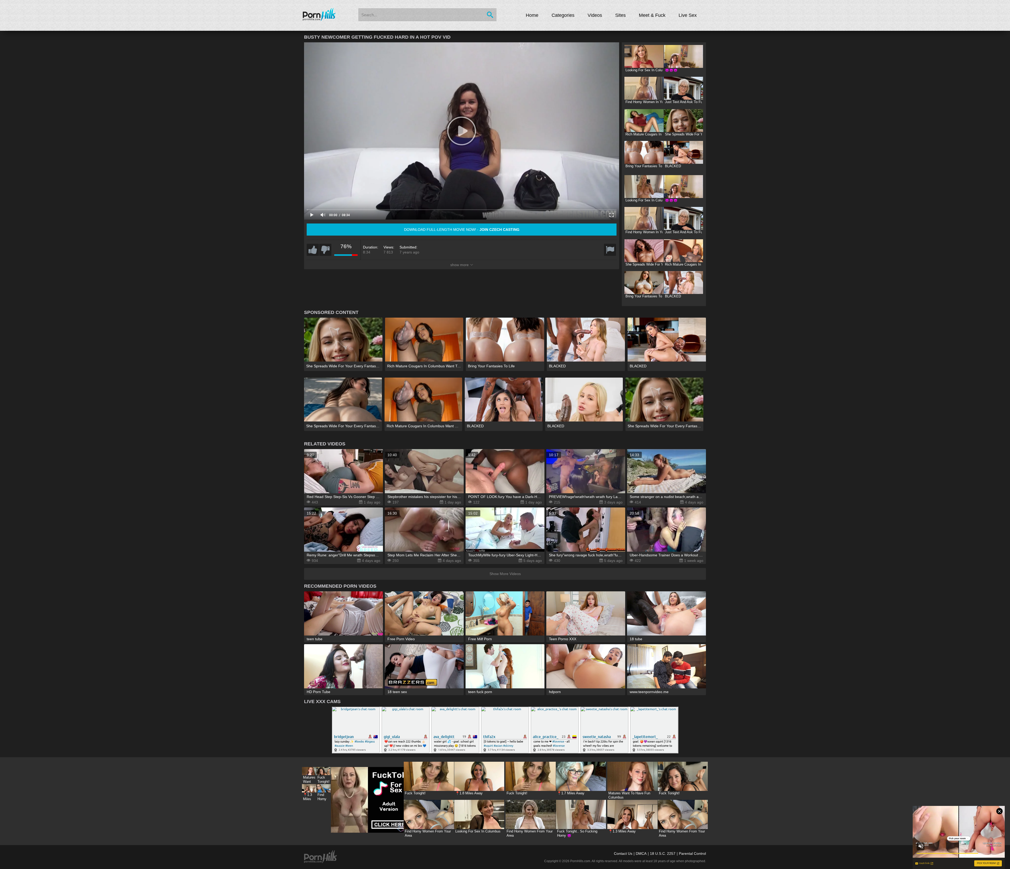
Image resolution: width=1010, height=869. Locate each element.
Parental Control (692, 853)
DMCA (641, 853)
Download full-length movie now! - (461, 229)
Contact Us (623, 853)
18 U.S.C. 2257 (662, 853)
